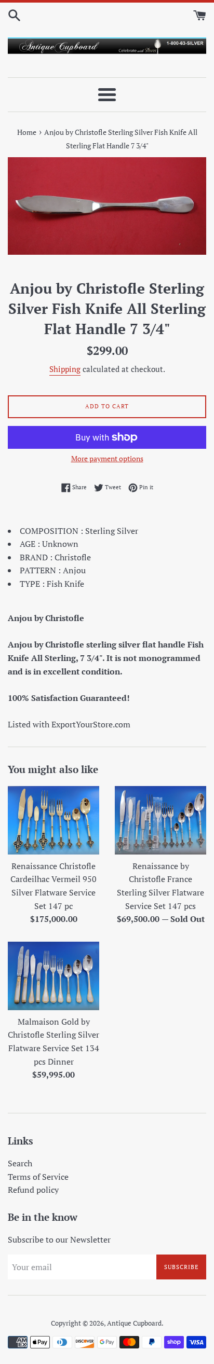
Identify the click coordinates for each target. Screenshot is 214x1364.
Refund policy (33, 1189)
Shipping (65, 369)
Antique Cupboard (134, 1323)
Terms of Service (38, 1176)
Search (20, 1163)
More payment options (107, 458)
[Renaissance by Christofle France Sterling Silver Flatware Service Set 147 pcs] (160, 820)
